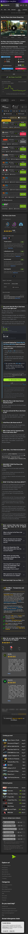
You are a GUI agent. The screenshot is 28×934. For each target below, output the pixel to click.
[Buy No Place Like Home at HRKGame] (5, 139)
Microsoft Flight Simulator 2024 (14, 809)
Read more (10, 248)
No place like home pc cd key (18, 12)
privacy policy (5, 927)
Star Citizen (14, 806)
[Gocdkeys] (5, 5)
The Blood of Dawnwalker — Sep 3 (14, 758)
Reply (9, 673)
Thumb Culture (7, 241)
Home (2, 12)
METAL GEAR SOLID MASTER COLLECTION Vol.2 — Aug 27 (14, 746)
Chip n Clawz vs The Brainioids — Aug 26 (14, 740)
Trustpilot (9, 618)
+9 (14, 276)
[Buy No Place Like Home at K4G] (5, 170)
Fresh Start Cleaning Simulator (14, 793)
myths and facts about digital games (13, 609)
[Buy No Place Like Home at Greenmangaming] (5, 204)
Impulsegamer (7, 269)
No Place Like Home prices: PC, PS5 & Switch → (16, 93)
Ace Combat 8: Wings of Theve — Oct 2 (14, 771)
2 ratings (14, 231)
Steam (15, 41)
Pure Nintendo (7, 259)
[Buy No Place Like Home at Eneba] (5, 147)
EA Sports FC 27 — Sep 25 (14, 768)
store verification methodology (12, 601)
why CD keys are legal (12, 607)
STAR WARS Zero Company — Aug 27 (14, 752)
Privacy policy (5, 933)
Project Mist (14, 797)
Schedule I (14, 803)
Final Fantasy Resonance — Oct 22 (14, 777)
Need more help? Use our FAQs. (12, 580)
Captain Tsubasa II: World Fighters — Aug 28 (14, 755)
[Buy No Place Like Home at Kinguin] (5, 132)
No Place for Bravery (14, 787)
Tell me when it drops (15, 379)
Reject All (12, 931)
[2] (11, 646)
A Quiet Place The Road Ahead (14, 800)
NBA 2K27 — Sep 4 (14, 765)
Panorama (14, 790)
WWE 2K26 (14, 812)
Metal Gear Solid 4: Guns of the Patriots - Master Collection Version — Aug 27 (14, 749)
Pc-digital (7, 12)
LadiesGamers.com (9, 251)
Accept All (5, 931)
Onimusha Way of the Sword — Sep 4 (14, 761)
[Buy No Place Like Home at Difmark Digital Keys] (5, 123)
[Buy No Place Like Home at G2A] (5, 162)
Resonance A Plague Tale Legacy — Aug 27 (14, 743)
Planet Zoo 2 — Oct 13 (14, 774)
